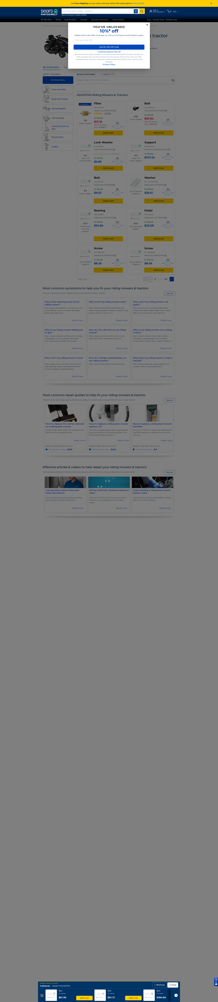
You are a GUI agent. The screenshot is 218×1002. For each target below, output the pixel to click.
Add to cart (84, 998)
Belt (61, 991)
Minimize (159, 985)
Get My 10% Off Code (109, 47)
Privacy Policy (109, 64)
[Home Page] (50, 12)
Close (172, 985)
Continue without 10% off (109, 52)
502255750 (65, 986)
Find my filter (138, 3)
